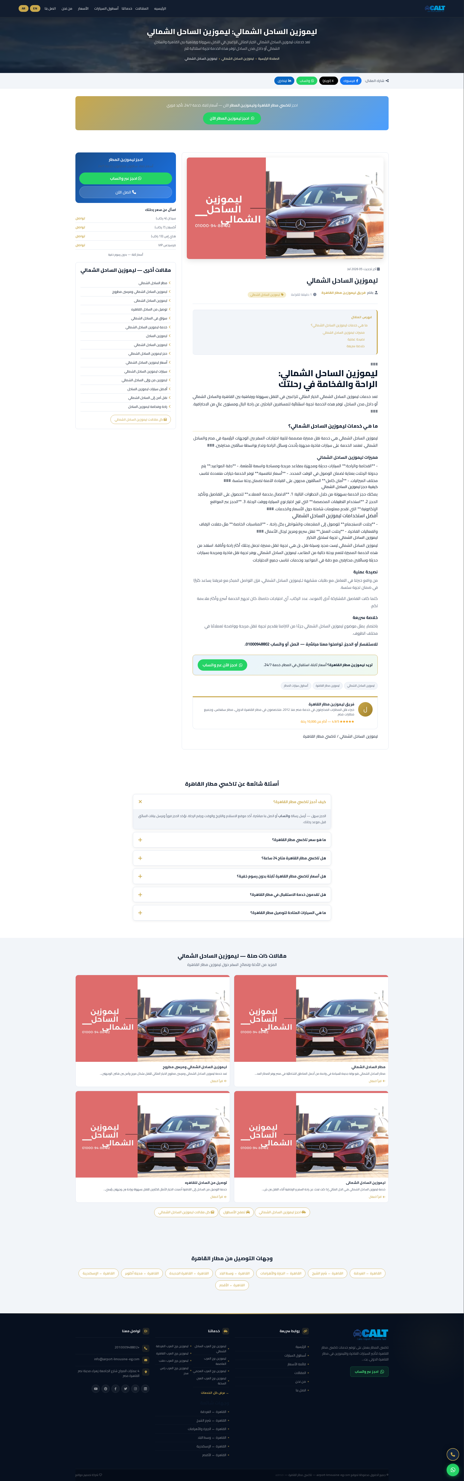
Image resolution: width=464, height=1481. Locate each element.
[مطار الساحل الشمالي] (311, 1018)
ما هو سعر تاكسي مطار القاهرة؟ (299, 839)
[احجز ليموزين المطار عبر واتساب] (453, 1470)
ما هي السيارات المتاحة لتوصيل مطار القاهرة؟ (288, 912)
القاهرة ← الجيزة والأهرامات (280, 1273)
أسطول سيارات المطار (296, 685)
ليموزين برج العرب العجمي (209, 1371)
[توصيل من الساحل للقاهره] (153, 1134)
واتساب (305, 81)
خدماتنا (127, 9)
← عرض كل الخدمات (215, 1392)
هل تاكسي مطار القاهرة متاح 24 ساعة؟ (293, 858)
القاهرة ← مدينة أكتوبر (142, 1273)
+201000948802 (127, 1347)
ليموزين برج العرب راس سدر (174, 1370)
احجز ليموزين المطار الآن (229, 118)
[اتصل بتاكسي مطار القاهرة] (453, 1454)
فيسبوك (349, 81)
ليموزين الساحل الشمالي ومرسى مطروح (139, 291)
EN (35, 8)
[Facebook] (115, 1389)
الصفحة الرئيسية (268, 58)
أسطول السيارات (106, 8)
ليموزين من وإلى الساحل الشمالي (144, 380)
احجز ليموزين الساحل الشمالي (280, 1212)
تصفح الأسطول (234, 1212)
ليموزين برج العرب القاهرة (172, 1353)
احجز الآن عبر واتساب (220, 665)
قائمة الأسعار (297, 1364)
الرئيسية (301, 1347)
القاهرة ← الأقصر (232, 1285)
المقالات (141, 8)
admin (280, 1475)
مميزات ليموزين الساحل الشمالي (344, 332)
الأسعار (83, 8)
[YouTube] (96, 1389)
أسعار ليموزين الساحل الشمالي (146, 362)
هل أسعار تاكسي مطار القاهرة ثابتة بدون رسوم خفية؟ (281, 876)
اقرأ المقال (375, 1081)
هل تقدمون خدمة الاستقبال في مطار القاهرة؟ (288, 894)
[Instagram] (135, 1389)
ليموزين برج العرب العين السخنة (211, 1380)
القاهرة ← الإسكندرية (99, 1273)
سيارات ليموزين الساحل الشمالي (145, 371)
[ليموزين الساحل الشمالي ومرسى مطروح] (153, 1018)
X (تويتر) (328, 81)
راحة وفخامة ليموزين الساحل (147, 406)
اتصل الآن (124, 192)
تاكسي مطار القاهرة (319, 736)
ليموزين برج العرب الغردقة (172, 1346)
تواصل (80, 218)
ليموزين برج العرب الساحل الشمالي (210, 1348)
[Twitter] (125, 1389)
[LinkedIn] (145, 1389)
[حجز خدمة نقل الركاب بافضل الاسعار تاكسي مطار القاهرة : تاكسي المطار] (352, 1334)
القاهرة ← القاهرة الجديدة (189, 1273)
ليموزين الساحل (156, 336)
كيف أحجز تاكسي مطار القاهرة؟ (299, 801)
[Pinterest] (106, 1389)
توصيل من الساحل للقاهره (149, 309)
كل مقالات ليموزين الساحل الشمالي (139, 419)
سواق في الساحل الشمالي (149, 318)
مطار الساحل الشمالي (152, 283)
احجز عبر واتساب (124, 178)
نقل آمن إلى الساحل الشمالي (147, 397)
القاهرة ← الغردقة (367, 1273)
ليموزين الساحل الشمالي (237, 58)
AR (24, 8)
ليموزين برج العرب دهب (173, 1360)
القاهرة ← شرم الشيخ (327, 1273)
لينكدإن (282, 81)
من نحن (67, 8)
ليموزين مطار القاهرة (328, 685)
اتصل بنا (50, 8)
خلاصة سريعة (356, 346)
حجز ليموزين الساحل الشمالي (147, 353)
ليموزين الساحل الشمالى (150, 300)
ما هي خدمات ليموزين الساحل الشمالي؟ (339, 325)
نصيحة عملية (356, 339)
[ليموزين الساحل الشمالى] (311, 1134)
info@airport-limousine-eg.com (116, 1359)
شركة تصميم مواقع (86, 1475)
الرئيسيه (160, 8)
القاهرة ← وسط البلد (234, 1273)
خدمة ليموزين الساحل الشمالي (146, 327)
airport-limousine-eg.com (333, 1475)
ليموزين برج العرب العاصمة (215, 1361)
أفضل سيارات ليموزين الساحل (147, 389)
